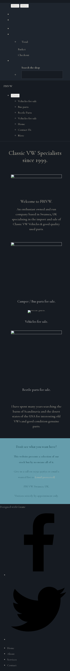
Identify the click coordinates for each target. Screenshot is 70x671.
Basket (22, 49)
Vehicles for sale (27, 101)
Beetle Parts (25, 112)
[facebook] (38, 575)
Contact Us (24, 130)
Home (21, 124)
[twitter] (38, 639)
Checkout (23, 55)
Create (21, 507)
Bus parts (23, 107)
